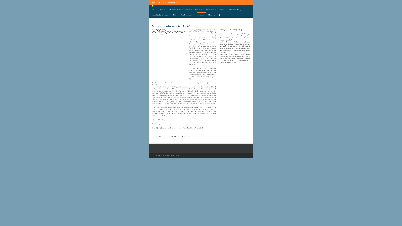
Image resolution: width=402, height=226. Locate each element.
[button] (219, 15)
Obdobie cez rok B (177, 137)
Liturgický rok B (167, 137)
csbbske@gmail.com (174, 2)
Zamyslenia (186, 137)
